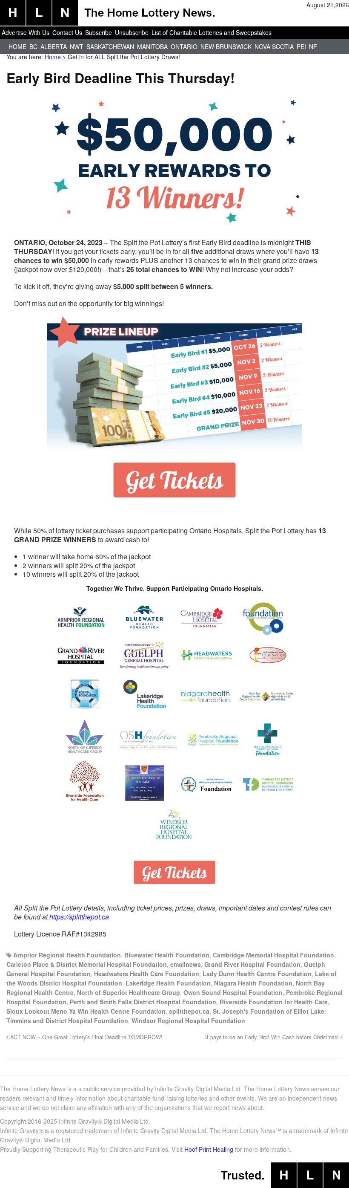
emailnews (185, 964)
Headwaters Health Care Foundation (146, 973)
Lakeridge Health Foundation (168, 983)
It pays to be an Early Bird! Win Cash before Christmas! (272, 1037)
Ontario (184, 46)
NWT (76, 46)
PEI (301, 46)
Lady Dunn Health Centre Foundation (257, 973)
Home (17, 46)
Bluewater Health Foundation (166, 955)
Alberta (53, 46)
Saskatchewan (110, 46)
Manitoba (152, 46)
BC (33, 46)
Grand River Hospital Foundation (252, 964)
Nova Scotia (274, 46)
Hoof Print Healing (208, 1149)
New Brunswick (226, 46)
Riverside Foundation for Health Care (274, 1001)
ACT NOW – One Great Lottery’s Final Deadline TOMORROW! (86, 1037)
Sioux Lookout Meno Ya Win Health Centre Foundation (86, 1011)
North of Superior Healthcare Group (128, 992)
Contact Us (67, 32)
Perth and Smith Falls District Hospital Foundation (143, 1001)
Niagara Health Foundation (253, 983)
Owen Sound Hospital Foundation (233, 992)
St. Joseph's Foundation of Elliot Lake (268, 1011)
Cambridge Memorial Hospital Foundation (273, 955)
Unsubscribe (132, 32)
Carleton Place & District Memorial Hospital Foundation (86, 964)
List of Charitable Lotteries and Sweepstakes (212, 32)
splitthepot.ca (189, 1011)
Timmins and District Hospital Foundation (67, 1020)
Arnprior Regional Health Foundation (67, 955)
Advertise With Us (25, 32)
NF (313, 46)
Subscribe (98, 32)
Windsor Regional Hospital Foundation (188, 1020)
